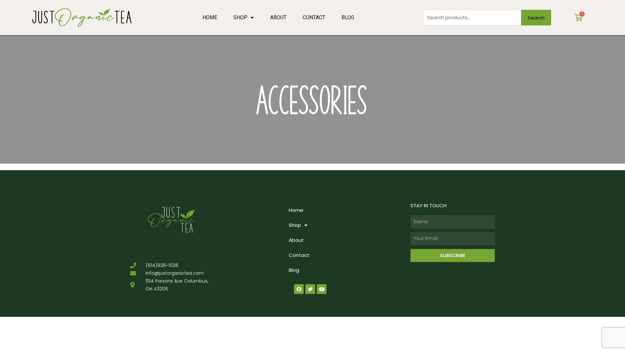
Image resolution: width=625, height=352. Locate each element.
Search (536, 17)
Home (209, 17)
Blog (347, 17)
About (278, 17)
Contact (314, 17)
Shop (240, 17)
